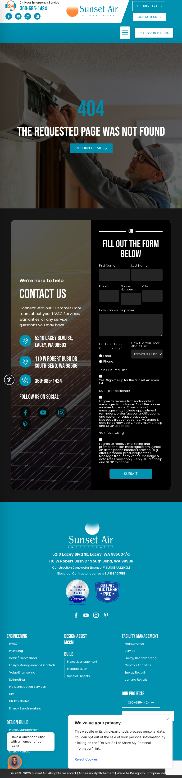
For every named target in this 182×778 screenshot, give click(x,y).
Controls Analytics (138, 665)
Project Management (24, 730)
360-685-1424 (48, 381)
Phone (108, 361)
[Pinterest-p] (25, 424)
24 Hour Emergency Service (39, 2)
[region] (120, 742)
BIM (11, 694)
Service (130, 651)
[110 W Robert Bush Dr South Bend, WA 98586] (25, 361)
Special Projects (78, 676)
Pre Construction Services (27, 687)
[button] (125, 32)
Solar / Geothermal (23, 658)
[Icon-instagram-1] (27, 16)
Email (107, 355)
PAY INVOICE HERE (154, 33)
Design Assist (75, 636)
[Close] (167, 719)
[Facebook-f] (8, 16)
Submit (131, 473)
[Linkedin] (37, 16)
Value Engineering (22, 672)
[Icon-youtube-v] (18, 16)
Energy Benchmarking (25, 708)
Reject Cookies (86, 759)
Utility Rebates (19, 701)
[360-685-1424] (25, 380)
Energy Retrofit (135, 672)
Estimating (17, 680)
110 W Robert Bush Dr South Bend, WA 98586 (56, 362)
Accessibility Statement (96, 773)
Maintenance (134, 644)
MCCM (69, 643)
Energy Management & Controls (32, 665)
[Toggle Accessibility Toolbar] (9, 379)
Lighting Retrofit (136, 680)
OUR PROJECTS (133, 694)
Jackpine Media (158, 773)
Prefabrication (77, 669)
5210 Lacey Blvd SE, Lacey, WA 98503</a (91, 554)
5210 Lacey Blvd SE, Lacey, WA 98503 (54, 341)
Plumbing (16, 651)
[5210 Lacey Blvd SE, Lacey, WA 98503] (25, 341)
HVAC (13, 644)
